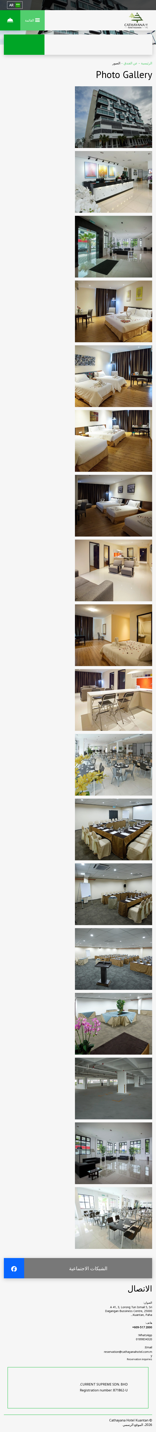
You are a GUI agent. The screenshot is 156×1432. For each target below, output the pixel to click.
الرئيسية (146, 63)
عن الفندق (130, 63)
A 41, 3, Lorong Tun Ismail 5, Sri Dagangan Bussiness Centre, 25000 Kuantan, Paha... (128, 1311)
